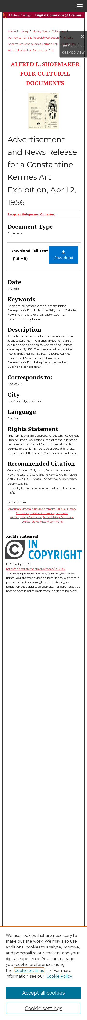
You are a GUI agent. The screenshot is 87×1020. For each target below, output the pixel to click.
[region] (43, 973)
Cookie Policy (59, 976)
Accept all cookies (43, 993)
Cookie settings (29, 970)
